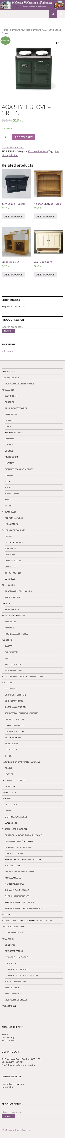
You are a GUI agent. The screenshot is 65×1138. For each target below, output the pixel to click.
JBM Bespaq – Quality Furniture (21, 713)
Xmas (7, 499)
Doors (8, 536)
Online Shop (8, 1037)
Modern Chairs (13, 737)
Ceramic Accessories (16, 408)
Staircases (10, 566)
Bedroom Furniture (15, 695)
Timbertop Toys (13, 597)
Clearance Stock (11, 377)
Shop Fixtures (12, 749)
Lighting (6, 798)
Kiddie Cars (10, 786)
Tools (8, 487)
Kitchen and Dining (15, 432)
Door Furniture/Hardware (19, 841)
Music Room (11, 457)
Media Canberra (22, 1130)
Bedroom (10, 402)
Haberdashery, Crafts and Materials (21, 762)
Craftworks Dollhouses (18, 591)
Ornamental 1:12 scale (17, 890)
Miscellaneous (13, 878)
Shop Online (8, 371)
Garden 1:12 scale (14, 853)
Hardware (10, 548)
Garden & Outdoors (15, 707)
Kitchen (13, 155)
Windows (10, 579)
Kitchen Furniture (31, 29)
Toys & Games (12, 493)
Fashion (9, 420)
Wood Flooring (13, 670)
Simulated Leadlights (13, 926)
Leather (9, 774)
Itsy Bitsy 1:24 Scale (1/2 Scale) (23, 975)
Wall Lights (11, 823)
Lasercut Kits (9, 792)
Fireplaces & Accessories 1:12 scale (23, 859)
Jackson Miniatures (15, 981)
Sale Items (7, 350)
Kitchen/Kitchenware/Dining (20, 871)
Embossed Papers (14, 951)
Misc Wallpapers (13, 993)
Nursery (9, 463)
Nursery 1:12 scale (14, 884)
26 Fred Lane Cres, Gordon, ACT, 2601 (22, 1059)
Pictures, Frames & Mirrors (19, 469)
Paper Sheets (11, 652)
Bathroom (10, 396)
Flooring (7, 640)
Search (8, 331)
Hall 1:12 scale (12, 865)
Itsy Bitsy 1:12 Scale (18, 969)
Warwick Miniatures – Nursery (21, 902)
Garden (9, 426)
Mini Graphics (12, 987)
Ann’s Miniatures (14, 518)
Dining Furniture (14, 701)
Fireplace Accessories (16, 634)
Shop (7, 481)
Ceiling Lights (12, 804)
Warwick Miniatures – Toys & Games (23, 908)
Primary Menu (61, 14)
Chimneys (10, 627)
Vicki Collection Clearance (19, 383)
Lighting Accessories (16, 817)
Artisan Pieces (9, 512)
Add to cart (24, 137)
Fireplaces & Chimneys (13, 615)
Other (8, 505)
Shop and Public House (17, 896)
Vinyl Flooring (13, 664)
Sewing (9, 475)
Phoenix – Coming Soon (14, 829)
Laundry (9, 438)
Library (9, 444)
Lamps (8, 810)
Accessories (8, 390)
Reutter (6, 914)
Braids (8, 768)
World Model (9, 1006)
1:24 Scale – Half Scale (16, 957)
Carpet (8, 646)
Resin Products (13, 560)
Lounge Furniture (14, 731)
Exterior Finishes (14, 542)
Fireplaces (10, 621)
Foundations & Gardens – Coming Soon (22, 676)
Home (5, 29)
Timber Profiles (13, 573)
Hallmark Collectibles (14, 780)
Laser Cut (10, 554)
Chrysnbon (11, 414)
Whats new (8, 1040)
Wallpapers (8, 939)
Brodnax (10, 945)
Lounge (9, 451)
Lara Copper (11, 524)
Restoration (8, 1086)
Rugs (7, 658)
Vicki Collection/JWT (16, 1000)
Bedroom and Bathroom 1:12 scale (23, 835)
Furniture (15, 29)
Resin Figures (12, 609)
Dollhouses (8, 585)
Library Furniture (14, 725)
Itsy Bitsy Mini (12, 963)
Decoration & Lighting (13, 1083)
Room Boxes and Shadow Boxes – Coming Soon (27, 920)
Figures (6, 603)
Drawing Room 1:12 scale (18, 847)
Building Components (13, 530)
